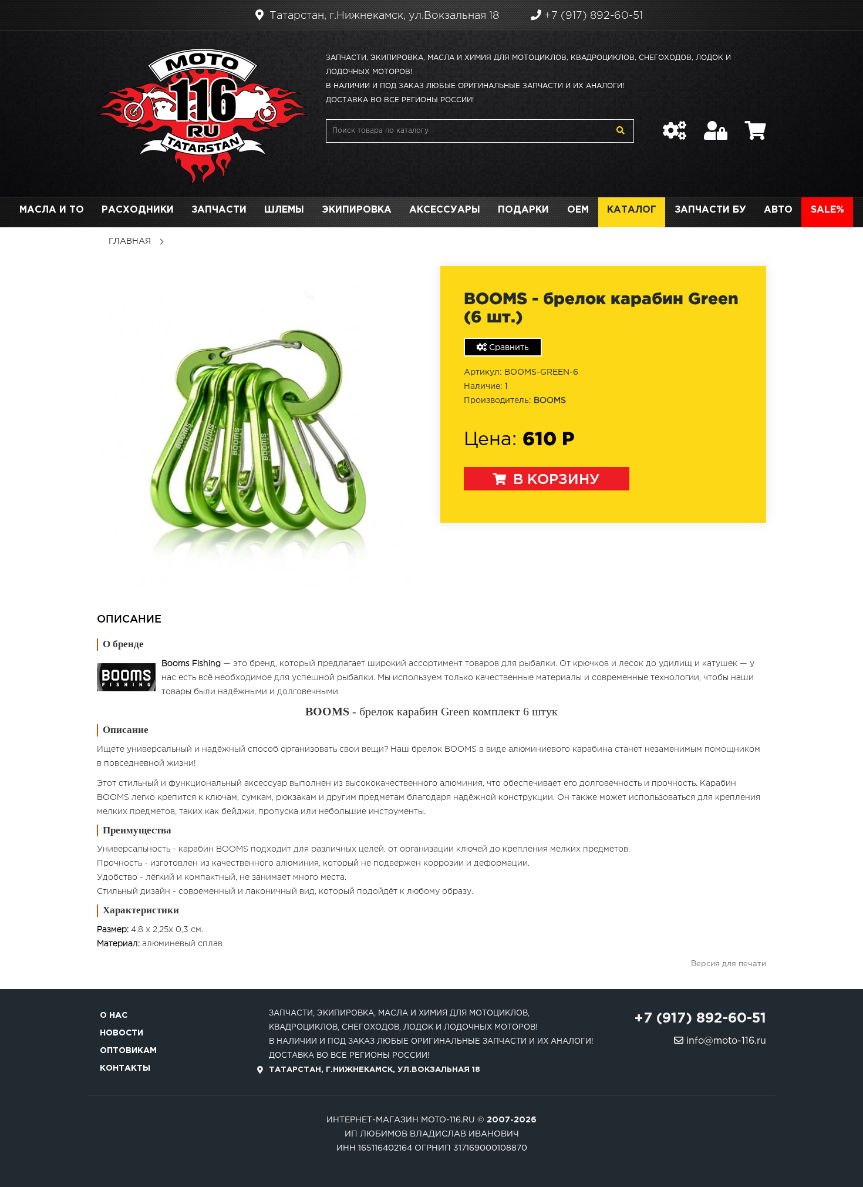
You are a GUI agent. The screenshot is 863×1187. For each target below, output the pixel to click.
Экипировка (357, 210)
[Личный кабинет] (715, 124)
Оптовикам (128, 1050)
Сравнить (508, 347)
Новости (121, 1033)
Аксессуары (444, 210)
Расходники (138, 210)
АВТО (778, 210)
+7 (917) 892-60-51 (592, 16)
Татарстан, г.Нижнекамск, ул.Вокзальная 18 (383, 16)
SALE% (827, 210)
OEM (578, 210)
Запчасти (219, 210)
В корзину (554, 479)
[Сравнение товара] (674, 124)
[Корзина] (755, 124)
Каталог (631, 210)
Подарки (523, 210)
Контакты (125, 1068)
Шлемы (284, 210)
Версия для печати (728, 964)
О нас (113, 1015)
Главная (130, 241)
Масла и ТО (51, 210)
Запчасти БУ (710, 210)
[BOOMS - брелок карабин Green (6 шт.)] (260, 426)
